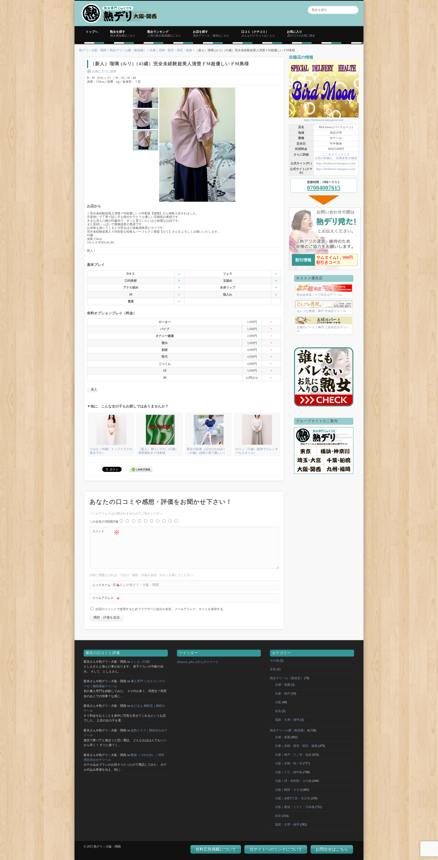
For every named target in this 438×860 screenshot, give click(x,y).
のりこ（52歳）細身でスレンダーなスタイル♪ (256, 450)
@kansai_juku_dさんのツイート (197, 662)
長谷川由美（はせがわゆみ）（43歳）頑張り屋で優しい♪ (206, 450)
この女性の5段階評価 (103, 521)
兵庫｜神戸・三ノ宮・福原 (293, 754)
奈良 (273, 669)
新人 (94, 389)
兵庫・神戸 (282, 693)
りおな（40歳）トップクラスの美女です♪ (111, 450)
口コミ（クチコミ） (258, 33)
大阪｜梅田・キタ (287, 790)
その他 (274, 660)
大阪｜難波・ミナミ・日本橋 (295, 807)
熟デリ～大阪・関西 (92, 50)
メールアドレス (106, 599)
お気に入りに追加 (104, 71)
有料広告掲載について (215, 849)
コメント (106, 532)
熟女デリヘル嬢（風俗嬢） (128, 50)
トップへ (92, 31)
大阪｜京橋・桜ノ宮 (288, 763)
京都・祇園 (282, 684)
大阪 (278, 702)
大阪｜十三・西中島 (288, 772)
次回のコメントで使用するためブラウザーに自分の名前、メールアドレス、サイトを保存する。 (160, 609)
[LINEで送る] (141, 469)
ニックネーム (106, 586)
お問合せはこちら (332, 849)
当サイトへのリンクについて (275, 849)
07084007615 (323, 187)
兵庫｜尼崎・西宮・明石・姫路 (171, 50)
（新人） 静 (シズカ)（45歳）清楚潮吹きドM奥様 (158, 450)
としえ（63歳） (141, 661)
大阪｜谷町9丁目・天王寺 (292, 798)
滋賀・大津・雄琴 (287, 719)
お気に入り (301, 33)
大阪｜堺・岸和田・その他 (293, 781)
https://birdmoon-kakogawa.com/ (323, 120)
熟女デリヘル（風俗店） (286, 678)
